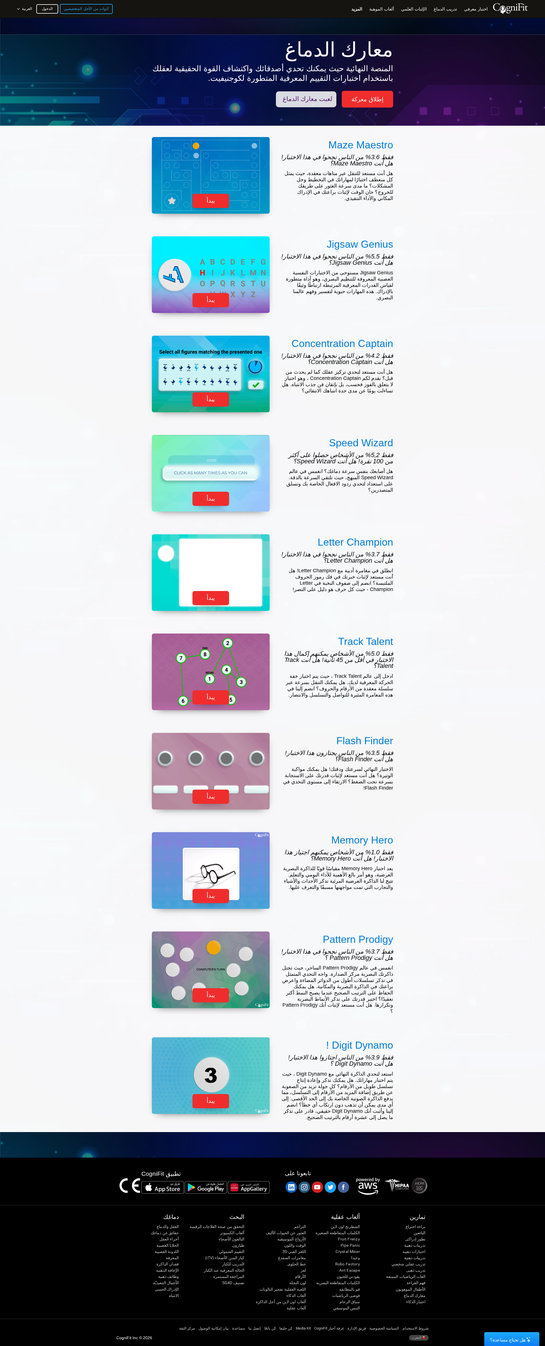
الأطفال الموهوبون (410, 1289)
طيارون (238, 1245)
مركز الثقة (187, 1328)
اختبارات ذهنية (414, 1251)
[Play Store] (206, 1187)
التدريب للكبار (233, 1264)
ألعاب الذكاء (296, 1295)
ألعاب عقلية (296, 1308)
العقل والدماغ (168, 1226)
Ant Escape (349, 1270)
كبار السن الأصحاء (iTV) (224, 1257)
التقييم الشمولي (231, 1251)
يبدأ (211, 200)
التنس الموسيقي (346, 1308)
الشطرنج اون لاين (345, 1226)
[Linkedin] (291, 1187)
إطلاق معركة (367, 99)
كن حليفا (285, 1328)
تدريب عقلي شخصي (408, 1264)
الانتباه (174, 1295)
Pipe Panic (350, 1245)
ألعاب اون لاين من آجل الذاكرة (281, 1301)
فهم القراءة (416, 1282)
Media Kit (303, 1328)
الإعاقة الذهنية (167, 1270)
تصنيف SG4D (233, 1282)
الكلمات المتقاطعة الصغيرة (338, 1233)
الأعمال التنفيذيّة (166, 1282)
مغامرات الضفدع (292, 1257)
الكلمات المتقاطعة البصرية (338, 1282)
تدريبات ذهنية (414, 1245)
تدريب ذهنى (415, 1270)
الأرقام (300, 1276)
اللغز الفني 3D (294, 1251)
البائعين (419, 1233)
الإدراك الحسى (167, 1289)
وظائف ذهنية (168, 1276)
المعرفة (172, 1257)
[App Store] (162, 1187)
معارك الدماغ (414, 1295)
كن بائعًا (270, 1328)
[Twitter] (330, 1187)
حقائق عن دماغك (165, 1233)
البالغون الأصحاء (231, 1239)
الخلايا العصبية (167, 1245)
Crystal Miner (348, 1251)
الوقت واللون (295, 1245)
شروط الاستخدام (416, 1328)
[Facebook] (343, 1187)
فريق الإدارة (356, 1328)
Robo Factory (347, 1264)
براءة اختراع (415, 1226)
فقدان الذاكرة (167, 1264)
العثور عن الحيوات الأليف (286, 1233)
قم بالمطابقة (349, 1289)
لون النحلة (297, 1282)
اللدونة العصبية (167, 1251)
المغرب (417, 1337)
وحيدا (355, 1257)
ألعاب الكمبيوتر (232, 1233)
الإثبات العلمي (414, 9)
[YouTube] (317, 1187)
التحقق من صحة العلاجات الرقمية (217, 1226)
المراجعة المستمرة (228, 1276)
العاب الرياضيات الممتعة (405, 1276)
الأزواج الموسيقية (291, 1239)
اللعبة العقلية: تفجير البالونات (282, 1289)
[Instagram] (304, 1187)
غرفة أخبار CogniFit (329, 1328)
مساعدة (238, 1328)
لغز (303, 1270)
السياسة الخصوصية (384, 1328)
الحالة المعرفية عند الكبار (224, 1270)
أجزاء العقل (169, 1239)
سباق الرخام (349, 1301)
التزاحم (300, 1226)
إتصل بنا (254, 1328)
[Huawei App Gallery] (249, 1187)
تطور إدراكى (415, 1239)
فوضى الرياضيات (346, 1295)
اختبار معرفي (476, 9)
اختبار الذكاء (415, 1301)
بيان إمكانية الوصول (213, 1328)
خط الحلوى (296, 1264)
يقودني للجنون (348, 1276)
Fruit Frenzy (349, 1239)
